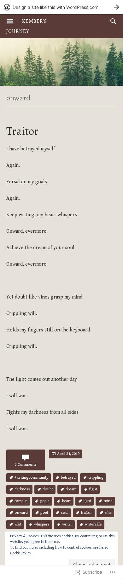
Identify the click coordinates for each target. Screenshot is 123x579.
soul (64, 512)
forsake (21, 501)
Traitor (22, 131)
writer (67, 524)
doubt (48, 489)
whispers (42, 524)
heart (66, 501)
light (87, 501)
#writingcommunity (31, 477)
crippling (95, 477)
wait (18, 524)
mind (108, 501)
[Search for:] (111, 21)
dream (71, 489)
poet (44, 512)
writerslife (93, 524)
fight (93, 489)
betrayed (68, 477)
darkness (22, 489)
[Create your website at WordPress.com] (61, 7)
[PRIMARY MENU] (10, 21)
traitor (86, 512)
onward (21, 512)
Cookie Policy (20, 553)
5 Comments (26, 464)
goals (45, 501)
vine (108, 512)
